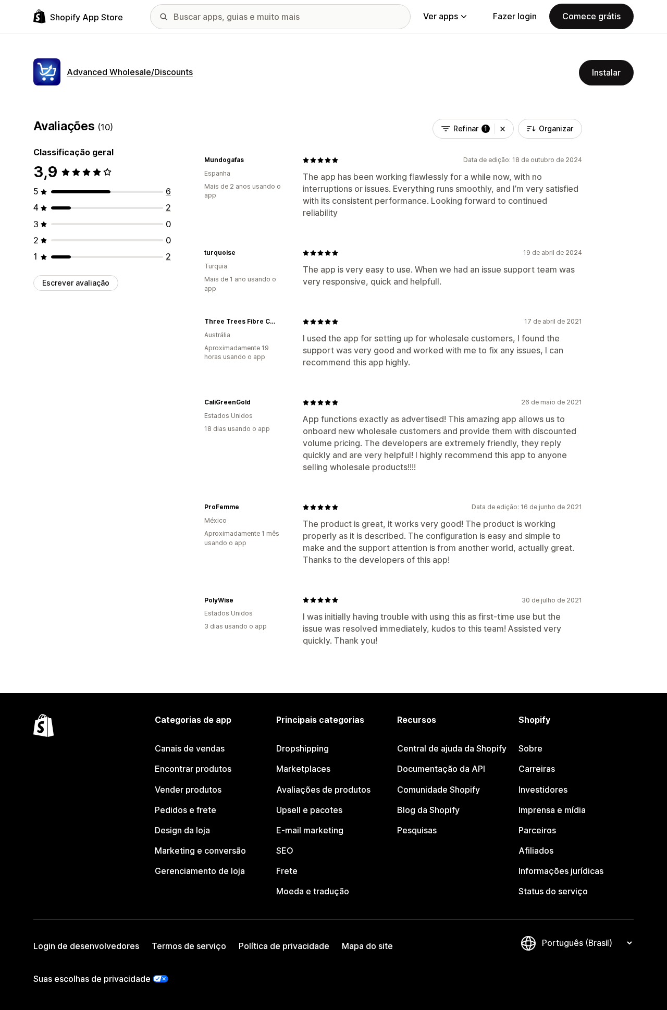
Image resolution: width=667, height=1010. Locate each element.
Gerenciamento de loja (200, 871)
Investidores (542, 789)
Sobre (530, 748)
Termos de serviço (189, 946)
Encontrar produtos (193, 768)
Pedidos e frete (185, 810)
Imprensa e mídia (552, 810)
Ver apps (440, 16)
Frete (287, 871)
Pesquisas (417, 830)
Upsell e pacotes (309, 810)
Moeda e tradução (312, 891)
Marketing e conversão (200, 850)
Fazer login (515, 16)
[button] (502, 128)
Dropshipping (302, 748)
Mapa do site (367, 946)
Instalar (606, 72)
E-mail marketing (309, 830)
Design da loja (182, 830)
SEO (284, 850)
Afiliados (535, 850)
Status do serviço (553, 891)
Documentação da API (441, 768)
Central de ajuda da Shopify (452, 748)
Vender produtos (188, 789)
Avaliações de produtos (323, 789)
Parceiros (537, 830)
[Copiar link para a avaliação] (250, 160)
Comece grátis (591, 16)
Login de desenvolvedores (86, 946)
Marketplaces (303, 768)
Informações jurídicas (560, 871)
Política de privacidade (284, 946)
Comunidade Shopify (438, 789)
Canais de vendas (190, 748)
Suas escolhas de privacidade (92, 979)
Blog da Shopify (428, 810)
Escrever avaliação (75, 282)
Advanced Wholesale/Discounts (130, 72)
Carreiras (536, 768)
